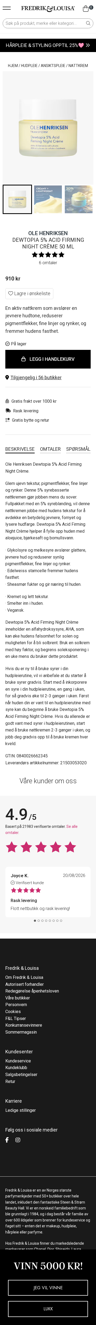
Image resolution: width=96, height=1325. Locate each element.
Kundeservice (18, 1060)
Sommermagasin (21, 1032)
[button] (48, 378)
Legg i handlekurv (52, 359)
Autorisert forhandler (24, 984)
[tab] (35, 921)
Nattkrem (78, 66)
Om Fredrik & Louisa (24, 977)
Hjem (13, 66)
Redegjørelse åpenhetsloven (32, 991)
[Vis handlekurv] (86, 9)
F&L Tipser (15, 1018)
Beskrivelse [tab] (20, 449)
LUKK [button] (48, 1309)
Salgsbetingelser (21, 1074)
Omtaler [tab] (50, 449)
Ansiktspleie (53, 66)
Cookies (13, 1011)
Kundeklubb (16, 1067)
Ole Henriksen (48, 233)
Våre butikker (17, 997)
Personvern (16, 1004)
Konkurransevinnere (23, 1025)
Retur (10, 1081)
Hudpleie (29, 66)
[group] (17, 199)
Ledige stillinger (20, 1110)
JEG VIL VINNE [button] (48, 1288)
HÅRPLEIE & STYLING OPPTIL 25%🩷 (45, 45)
